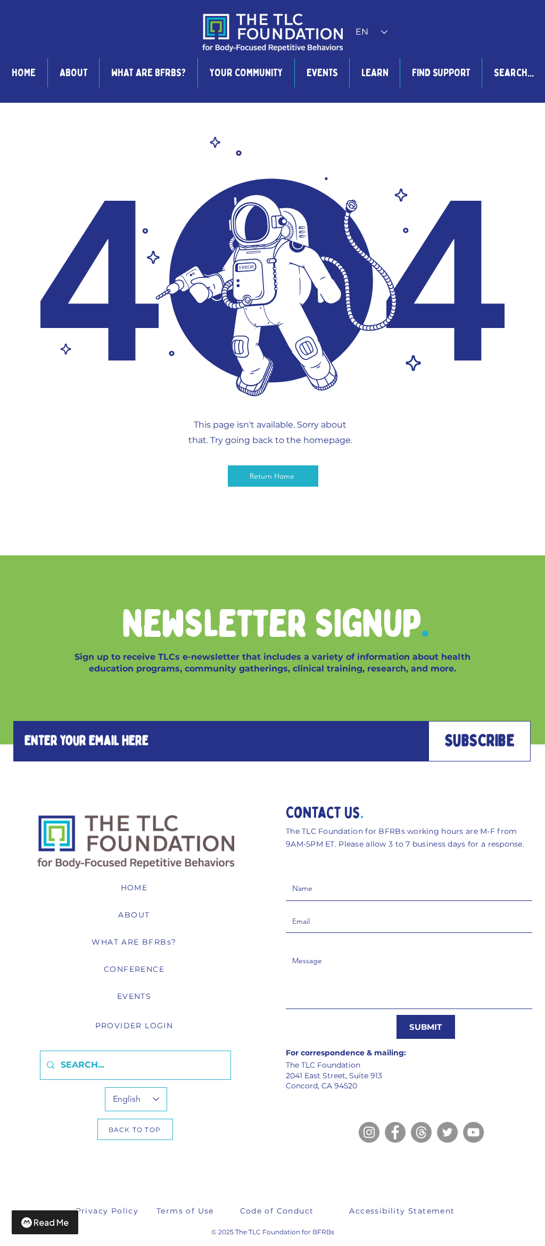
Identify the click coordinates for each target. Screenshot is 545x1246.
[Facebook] (395, 1132)
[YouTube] (473, 1132)
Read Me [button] (51, 1222)
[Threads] (421, 1132)
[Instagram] (369, 1132)
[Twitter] (447, 1132)
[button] (73, 72)
